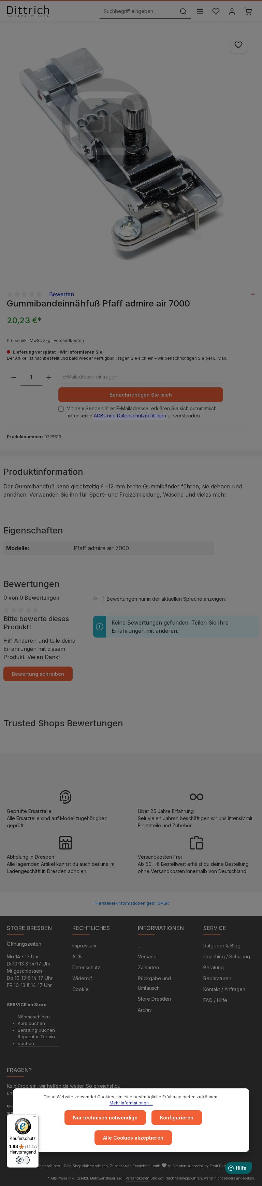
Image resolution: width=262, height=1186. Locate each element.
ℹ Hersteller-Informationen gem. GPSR (131, 903)
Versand (147, 956)
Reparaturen (217, 978)
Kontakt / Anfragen (224, 989)
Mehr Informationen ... (131, 1102)
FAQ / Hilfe (215, 1000)
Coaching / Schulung (226, 956)
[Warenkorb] (248, 11)
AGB (77, 956)
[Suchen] (183, 11)
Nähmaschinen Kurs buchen (34, 1020)
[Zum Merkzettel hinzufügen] (238, 45)
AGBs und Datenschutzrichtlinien (130, 415)
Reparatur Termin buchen (36, 1040)
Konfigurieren (176, 1117)
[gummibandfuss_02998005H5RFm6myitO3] (131, 152)
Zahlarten (148, 967)
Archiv (145, 1010)
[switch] (23, 1160)
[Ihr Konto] (231, 11)
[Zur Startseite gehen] (28, 11)
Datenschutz (86, 967)
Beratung (213, 967)
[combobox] (138, 11)
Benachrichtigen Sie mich (141, 395)
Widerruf (82, 978)
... (139, 945)
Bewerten (61, 294)
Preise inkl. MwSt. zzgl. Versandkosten (45, 340)
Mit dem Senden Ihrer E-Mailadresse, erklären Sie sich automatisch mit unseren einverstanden (142, 411)
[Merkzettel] (215, 11)
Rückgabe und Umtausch (154, 983)
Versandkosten (137, 1178)
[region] (131, 152)
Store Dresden (154, 999)
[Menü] (199, 11)
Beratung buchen (36, 1030)
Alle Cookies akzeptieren (133, 1138)
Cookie (80, 989)
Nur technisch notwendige (105, 1117)
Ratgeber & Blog (222, 945)
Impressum (84, 945)
